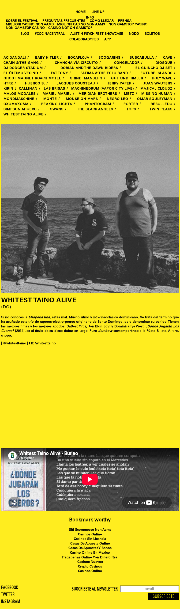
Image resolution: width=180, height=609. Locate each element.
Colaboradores (84, 39)
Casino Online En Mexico (90, 553)
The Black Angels (95, 109)
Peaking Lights (56, 104)
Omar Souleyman (154, 99)
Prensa (124, 21)
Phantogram (98, 104)
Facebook (9, 588)
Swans (57, 109)
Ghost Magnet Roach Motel (32, 78)
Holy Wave (162, 78)
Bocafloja (78, 58)
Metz (129, 94)
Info (90, 17)
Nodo (134, 34)
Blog (24, 34)
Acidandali (15, 58)
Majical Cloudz (156, 89)
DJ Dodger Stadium (23, 68)
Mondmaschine (19, 99)
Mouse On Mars (82, 99)
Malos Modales (20, 94)
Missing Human (156, 94)
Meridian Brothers (98, 94)
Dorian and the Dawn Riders (89, 68)
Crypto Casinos (90, 566)
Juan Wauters (157, 83)
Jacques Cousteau (76, 83)
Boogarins (109, 58)
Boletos (152, 34)
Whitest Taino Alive (24, 114)
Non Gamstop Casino (128, 24)
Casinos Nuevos (90, 562)
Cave (167, 58)
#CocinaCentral (50, 34)
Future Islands (156, 73)
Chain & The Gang (21, 63)
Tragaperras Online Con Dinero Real (90, 557)
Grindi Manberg (86, 78)
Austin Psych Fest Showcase (96, 34)
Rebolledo (161, 104)
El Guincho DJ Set (153, 68)
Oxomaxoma (16, 104)
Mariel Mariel (57, 94)
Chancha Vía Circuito (76, 63)
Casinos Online (90, 534)
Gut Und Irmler (127, 78)
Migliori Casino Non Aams (30, 24)
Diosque (164, 63)
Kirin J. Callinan (21, 89)
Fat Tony (59, 73)
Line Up (98, 12)
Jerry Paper (119, 83)
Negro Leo (117, 99)
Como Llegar (102, 21)
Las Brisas (54, 89)
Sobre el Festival (22, 21)
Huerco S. (35, 83)
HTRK (8, 83)
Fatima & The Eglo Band (104, 73)
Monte (50, 99)
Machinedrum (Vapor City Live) (102, 89)
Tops (131, 109)
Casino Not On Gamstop (70, 28)
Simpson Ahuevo (20, 109)
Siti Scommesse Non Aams (90, 530)
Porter (131, 104)
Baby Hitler (47, 58)
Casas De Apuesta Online (90, 543)
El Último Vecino (21, 73)
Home (81, 12)
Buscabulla (142, 58)
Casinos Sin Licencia (90, 539)
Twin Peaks (161, 109)
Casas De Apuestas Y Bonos (90, 548)
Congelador (127, 63)
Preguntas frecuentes (63, 21)
